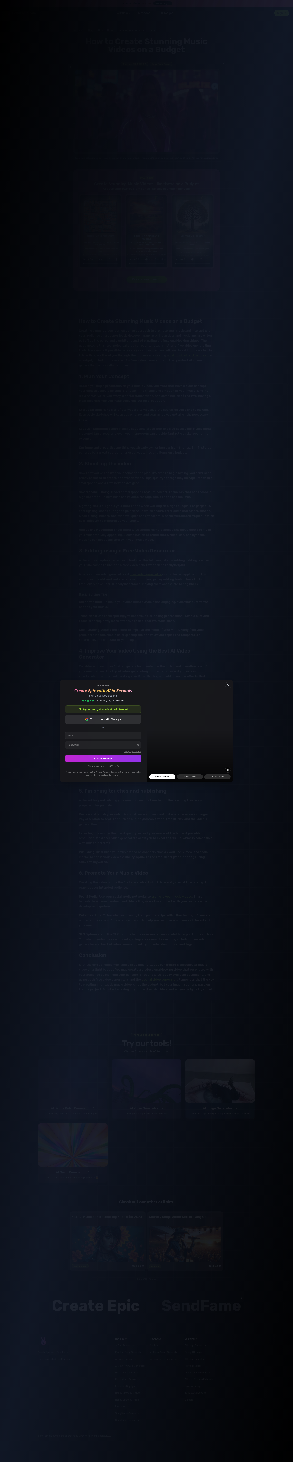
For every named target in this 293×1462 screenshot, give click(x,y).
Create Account (103, 758)
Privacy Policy (102, 772)
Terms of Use (129, 772)
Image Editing (217, 776)
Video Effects (190, 776)
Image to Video (162, 776)
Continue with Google (105, 719)
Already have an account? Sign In (103, 766)
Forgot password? (132, 751)
